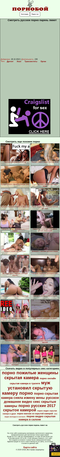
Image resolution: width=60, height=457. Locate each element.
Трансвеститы (31, 61)
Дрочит (10, 61)
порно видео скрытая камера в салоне (37, 418)
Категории (24, 14)
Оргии (43, 61)
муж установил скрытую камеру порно (27, 388)
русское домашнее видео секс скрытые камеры (31, 402)
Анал (19, 61)
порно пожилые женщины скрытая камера (30, 375)
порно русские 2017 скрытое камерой (29, 408)
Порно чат (35, 14)
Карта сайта (30, 447)
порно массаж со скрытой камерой (35, 413)
